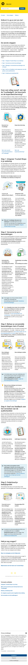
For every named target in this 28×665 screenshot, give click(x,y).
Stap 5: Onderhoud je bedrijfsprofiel (10, 73)
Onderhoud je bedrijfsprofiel (10, 535)
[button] (12, 573)
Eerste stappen (10, 15)
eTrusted (3, 15)
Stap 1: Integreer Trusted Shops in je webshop (12, 60)
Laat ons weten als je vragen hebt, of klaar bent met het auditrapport (14, 475)
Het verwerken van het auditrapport (9, 595)
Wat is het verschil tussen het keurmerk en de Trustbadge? (7, 152)
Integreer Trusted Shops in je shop (9, 584)
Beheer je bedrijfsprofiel (6, 590)
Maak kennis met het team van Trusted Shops (12, 565)
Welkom (17, 15)
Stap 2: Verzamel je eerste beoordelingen (11, 63)
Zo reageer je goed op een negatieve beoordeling (13, 593)
